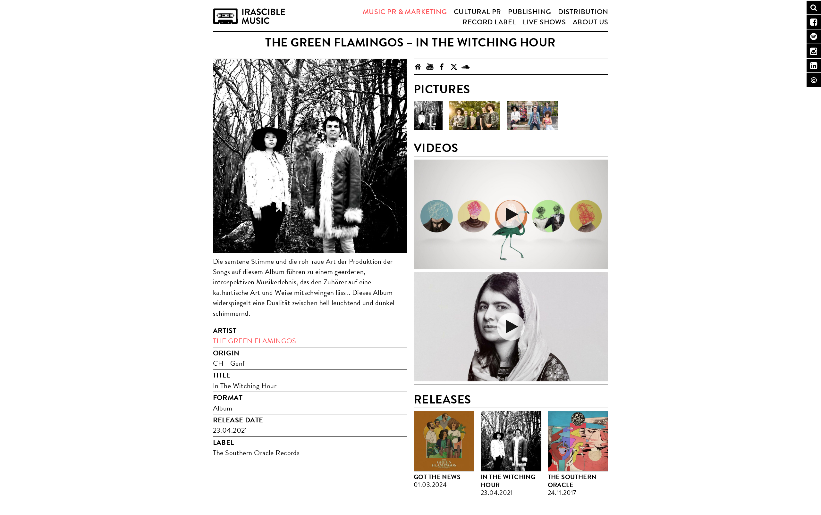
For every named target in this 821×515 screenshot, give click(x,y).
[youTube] (430, 67)
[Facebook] (441, 67)
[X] (453, 67)
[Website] (418, 67)
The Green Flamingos (254, 341)
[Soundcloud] (465, 67)
